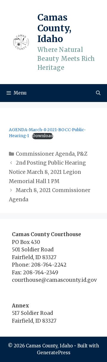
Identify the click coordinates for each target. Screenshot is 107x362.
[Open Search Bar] (98, 93)
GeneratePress (53, 352)
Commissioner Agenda (45, 154)
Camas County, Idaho (54, 28)
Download (42, 135)
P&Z (82, 154)
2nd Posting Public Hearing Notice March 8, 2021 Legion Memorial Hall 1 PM (47, 172)
